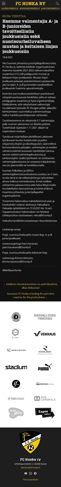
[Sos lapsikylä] (45, 398)
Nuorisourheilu (30, 9)
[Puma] (44, 366)
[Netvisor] (16, 398)
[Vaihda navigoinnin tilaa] (4, 3)
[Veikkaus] (45, 333)
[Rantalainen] (44, 350)
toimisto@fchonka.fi (30, 467)
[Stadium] (16, 366)
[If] (16, 383)
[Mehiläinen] (16, 350)
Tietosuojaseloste (30, 479)
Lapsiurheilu (10, 9)
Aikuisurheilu (50, 9)
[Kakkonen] (16, 316)
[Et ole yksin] (16, 413)
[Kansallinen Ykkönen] (45, 316)
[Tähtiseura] (16, 333)
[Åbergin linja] (45, 383)
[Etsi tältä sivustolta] (57, 3)
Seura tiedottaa (14, 16)
